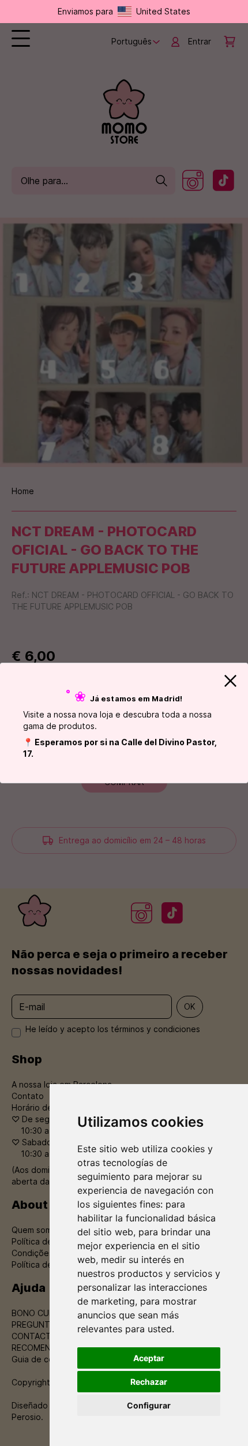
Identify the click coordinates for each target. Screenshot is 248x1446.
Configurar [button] (149, 1405)
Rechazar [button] (148, 1382)
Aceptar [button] (148, 1358)
